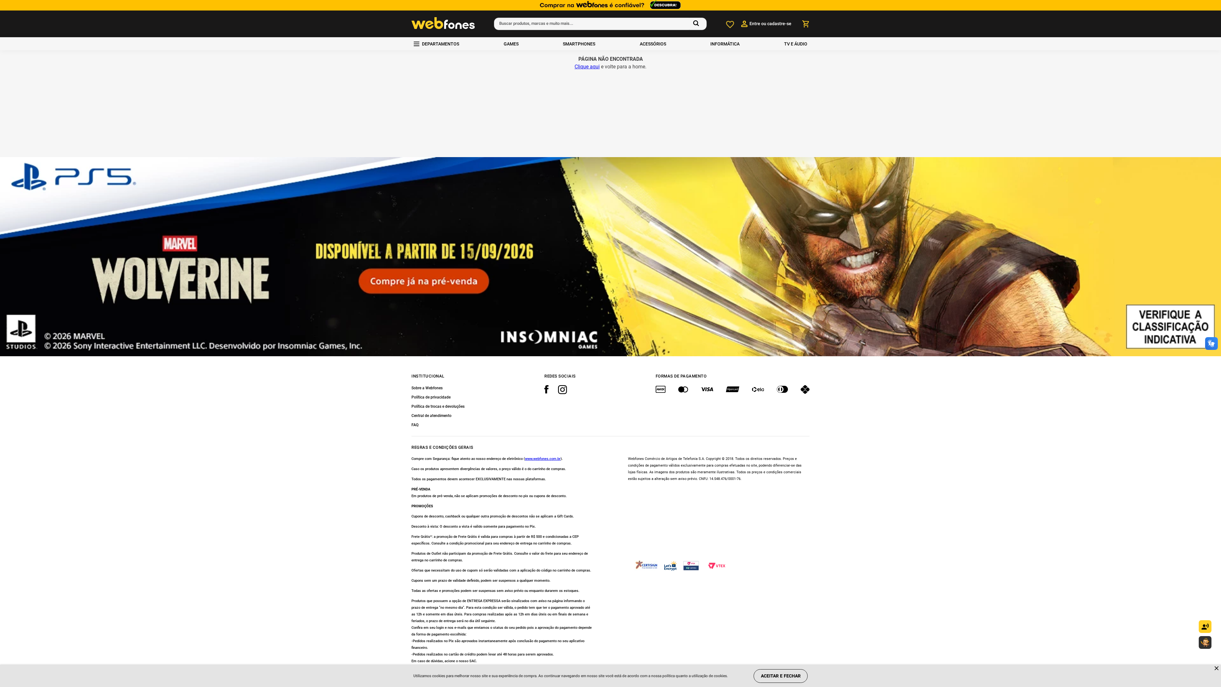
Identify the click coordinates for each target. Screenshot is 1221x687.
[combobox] (600, 23)
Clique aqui (587, 67)
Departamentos (440, 43)
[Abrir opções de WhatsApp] (1205, 642)
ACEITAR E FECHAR (781, 676)
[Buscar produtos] (697, 24)
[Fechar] (1217, 668)
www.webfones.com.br (543, 459)
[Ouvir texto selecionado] (1205, 626)
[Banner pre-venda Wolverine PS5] (610, 256)
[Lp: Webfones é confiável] (610, 5)
